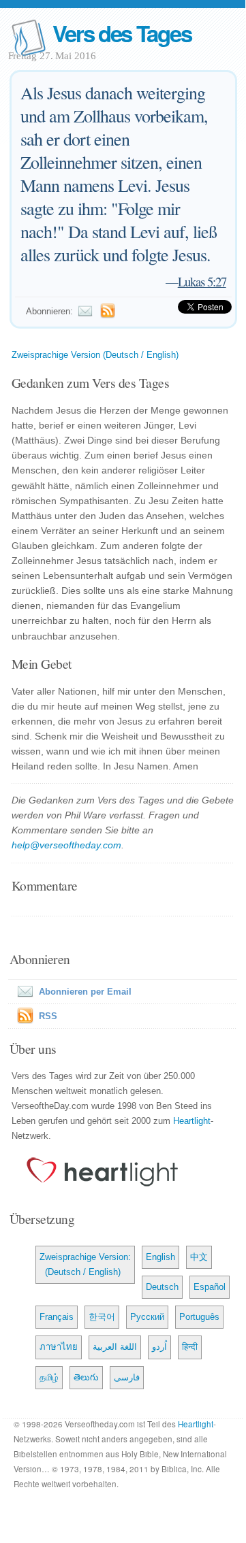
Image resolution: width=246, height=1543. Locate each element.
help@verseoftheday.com (66, 845)
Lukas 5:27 (202, 281)
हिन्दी (190, 1347)
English (160, 1257)
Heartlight (192, 1121)
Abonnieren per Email (85, 991)
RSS (48, 1016)
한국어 (102, 1317)
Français (57, 1317)
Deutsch (162, 1287)
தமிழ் (49, 1377)
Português (199, 1317)
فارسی (127, 1377)
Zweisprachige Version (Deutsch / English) (95, 355)
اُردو (159, 1347)
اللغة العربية (115, 1347)
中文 (199, 1257)
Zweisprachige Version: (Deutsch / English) (85, 1264)
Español (210, 1287)
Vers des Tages (121, 33)
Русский (147, 1317)
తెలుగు (86, 1377)
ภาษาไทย (59, 1347)
